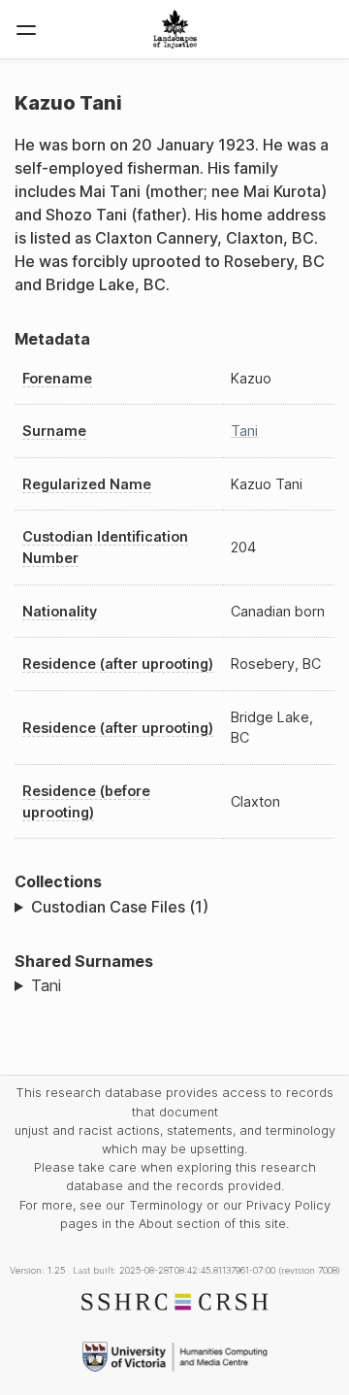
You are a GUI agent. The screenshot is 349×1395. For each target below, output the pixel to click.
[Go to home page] (175, 29)
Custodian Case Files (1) (119, 906)
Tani (244, 430)
